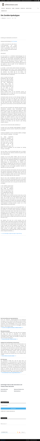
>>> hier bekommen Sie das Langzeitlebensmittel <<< (11, 372)
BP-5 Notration (4, 359)
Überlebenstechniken (5, 331)
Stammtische (22, 8)
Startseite (3, 8)
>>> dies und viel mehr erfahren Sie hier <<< (9, 339)
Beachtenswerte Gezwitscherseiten (16, 0)
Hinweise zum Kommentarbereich (26, 0)
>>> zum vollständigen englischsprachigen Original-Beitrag (11, 233)
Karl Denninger (14, 41)
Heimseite (8, 0)
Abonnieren (13, 408)
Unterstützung (28, 8)
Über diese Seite (8, 8)
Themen (13, 8)
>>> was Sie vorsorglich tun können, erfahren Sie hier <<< (12, 327)
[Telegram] (38, 0)
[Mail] (35, 0)
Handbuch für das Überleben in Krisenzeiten (10, 342)
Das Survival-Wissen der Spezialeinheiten (9, 318)
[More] (16, 381)
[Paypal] (37, 0)
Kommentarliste (4, 10)
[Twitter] (11, 381)
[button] (38, 8)
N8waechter (4, 18)
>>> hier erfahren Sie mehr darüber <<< (8, 355)
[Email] (13, 381)
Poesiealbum (17, 8)
